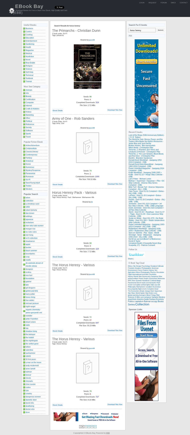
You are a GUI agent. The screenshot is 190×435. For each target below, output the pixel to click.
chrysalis (29, 381)
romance (147, 297)
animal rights (145, 285)
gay (27, 285)
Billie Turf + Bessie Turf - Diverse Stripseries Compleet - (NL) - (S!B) (146, 188)
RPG (130, 280)
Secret (139, 283)
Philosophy (132, 287)
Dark (152, 291)
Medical (29, 53)
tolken (28, 347)
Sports (28, 134)
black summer (31, 251)
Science (29, 69)
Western (29, 189)
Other (28, 118)
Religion (29, 66)
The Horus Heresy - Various (73, 265)
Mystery (162, 297)
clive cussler (31, 384)
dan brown (30, 213)
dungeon (29, 269)
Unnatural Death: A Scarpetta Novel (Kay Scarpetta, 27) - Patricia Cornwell (145, 244)
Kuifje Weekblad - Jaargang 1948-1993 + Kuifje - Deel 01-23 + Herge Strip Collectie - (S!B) (146, 175)
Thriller (28, 186)
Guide (146, 299)
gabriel (28, 282)
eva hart (29, 275)
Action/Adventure (32, 145)
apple (28, 244)
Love (155, 293)
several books (151, 283)
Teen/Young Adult (33, 183)
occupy (154, 301)
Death (146, 278)
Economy (160, 299)
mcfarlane (30, 223)
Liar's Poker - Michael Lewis (140, 179)
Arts (27, 93)
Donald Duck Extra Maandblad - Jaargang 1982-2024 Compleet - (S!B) (146, 165)
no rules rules (31, 232)
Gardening (30, 44)
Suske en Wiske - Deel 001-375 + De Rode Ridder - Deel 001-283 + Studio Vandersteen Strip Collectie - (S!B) (146, 220)
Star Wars (131, 293)
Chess (139, 270)
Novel (28, 60)
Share (130, 259)
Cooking (29, 35)
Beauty (28, 96)
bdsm (28, 198)
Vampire (155, 297)
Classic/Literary (32, 152)
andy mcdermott (32, 366)
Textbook (29, 78)
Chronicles (152, 274)
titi (92, 202)
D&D (152, 285)
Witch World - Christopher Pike (141, 148)
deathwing (30, 406)
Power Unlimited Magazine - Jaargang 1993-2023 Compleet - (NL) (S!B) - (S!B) (147, 225)
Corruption (137, 285)
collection (29, 201)
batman (29, 372)
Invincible (144, 274)
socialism (149, 287)
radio (28, 325)
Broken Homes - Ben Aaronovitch (142, 146)
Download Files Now (115, 110)
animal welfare (133, 278)
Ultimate (161, 266)
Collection (142, 304)
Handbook (146, 280)
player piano (31, 322)
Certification (30, 99)
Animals (29, 90)
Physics (153, 272)
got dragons (30, 288)
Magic (159, 280)
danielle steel (31, 400)
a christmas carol (32, 204)
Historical (29, 161)
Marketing (30, 115)
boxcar (28, 375)
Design (138, 266)
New (160, 276)
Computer (30, 102)
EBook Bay (28, 9)
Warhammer (140, 287)
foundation (30, 278)
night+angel (30, 306)
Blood (149, 295)
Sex (156, 270)
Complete (150, 289)
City (134, 266)
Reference (30, 124)
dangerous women (33, 397)
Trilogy (153, 295)
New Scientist (137, 280)
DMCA (173, 3)
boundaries (30, 254)
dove (28, 412)
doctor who (30, 409)
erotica (28, 272)
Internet (29, 106)
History (28, 112)
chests (28, 378)
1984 (28, 207)
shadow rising (31, 331)
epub (143, 283)
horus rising (30, 297)
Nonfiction (30, 56)
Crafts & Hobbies (32, 109)
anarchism (132, 299)
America (140, 299)
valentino (29, 350)
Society (29, 127)
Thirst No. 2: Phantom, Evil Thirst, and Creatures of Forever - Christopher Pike (144, 151)
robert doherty (31, 210)
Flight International (134, 274)
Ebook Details (58, 110)
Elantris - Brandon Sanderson (140, 158)
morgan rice (30, 229)
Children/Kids (31, 148)
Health (28, 47)
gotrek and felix (32, 291)
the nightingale (32, 341)
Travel (28, 137)
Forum (164, 3)
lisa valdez (30, 300)
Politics (131, 301)
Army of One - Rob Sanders (73, 118)
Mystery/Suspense (33, 170)
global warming (133, 295)
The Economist (133, 291)
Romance (30, 177)
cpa (27, 390)
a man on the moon (33, 362)
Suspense (154, 276)
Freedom (131, 268)
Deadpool (154, 266)
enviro (144, 289)
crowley (29, 394)
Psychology (146, 266)
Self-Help (29, 72)
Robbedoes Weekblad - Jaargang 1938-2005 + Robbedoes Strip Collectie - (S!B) (145, 230)
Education (30, 38)
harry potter (30, 294)
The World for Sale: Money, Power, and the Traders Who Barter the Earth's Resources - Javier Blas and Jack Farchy (146, 141)
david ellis (30, 403)
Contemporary (31, 155)
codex (28, 387)
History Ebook (133, 276)
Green (130, 285)
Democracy (146, 276)
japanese (29, 219)
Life (158, 285)
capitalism (139, 301)
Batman (147, 301)
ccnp (28, 257)
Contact (184, 3)
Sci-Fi (28, 180)
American (155, 268)
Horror (28, 164)
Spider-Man (144, 293)
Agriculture (132, 272)
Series (131, 304)
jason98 (92, 40)
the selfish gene (32, 344)
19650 (28, 356)
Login (141, 3)
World (138, 293)
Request (152, 3)
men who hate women (34, 226)
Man (140, 276)
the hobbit (30, 337)
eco (142, 297)
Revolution (160, 272)
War (158, 295)
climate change (144, 291)
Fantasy (29, 158)
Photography (145, 272)
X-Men (137, 297)
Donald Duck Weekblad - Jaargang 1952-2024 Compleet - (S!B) (145, 161)
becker (28, 247)
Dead (156, 289)
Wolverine (161, 278)
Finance (145, 270)
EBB (108, 433)
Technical (29, 75)
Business (29, 28)
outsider (29, 316)
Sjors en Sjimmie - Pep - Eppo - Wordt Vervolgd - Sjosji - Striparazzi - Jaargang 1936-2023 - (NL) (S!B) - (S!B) (145, 235)
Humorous (30, 167)
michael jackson (32, 303)
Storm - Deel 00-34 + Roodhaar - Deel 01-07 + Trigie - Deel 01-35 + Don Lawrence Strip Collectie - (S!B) (146, 214)
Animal (153, 280)
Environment (132, 270)
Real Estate (30, 63)
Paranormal (30, 173)
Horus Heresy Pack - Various (74, 193)
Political (29, 121)
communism (152, 278)
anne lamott (30, 369)
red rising (29, 235)
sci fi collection (31, 238)
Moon (138, 272)
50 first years (31, 359)
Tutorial (29, 81)
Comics (29, 32)
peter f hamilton (32, 319)
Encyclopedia (133, 289)
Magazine (30, 50)
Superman (158, 291)
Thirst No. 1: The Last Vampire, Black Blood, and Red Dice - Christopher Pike (146, 155)
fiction (151, 293)
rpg (27, 328)
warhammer (30, 353)
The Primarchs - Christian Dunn (76, 30)
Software (29, 131)
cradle (28, 260)
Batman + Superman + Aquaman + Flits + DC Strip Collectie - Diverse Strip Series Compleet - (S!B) (147, 183)
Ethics (130, 266)
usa (155, 285)
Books (161, 301)
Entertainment (31, 41)
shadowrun (30, 241)
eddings (29, 216)
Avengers (142, 295)
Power (141, 278)
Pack (158, 283)
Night (140, 289)
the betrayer (30, 334)
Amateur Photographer (143, 268)
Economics (157, 287)
